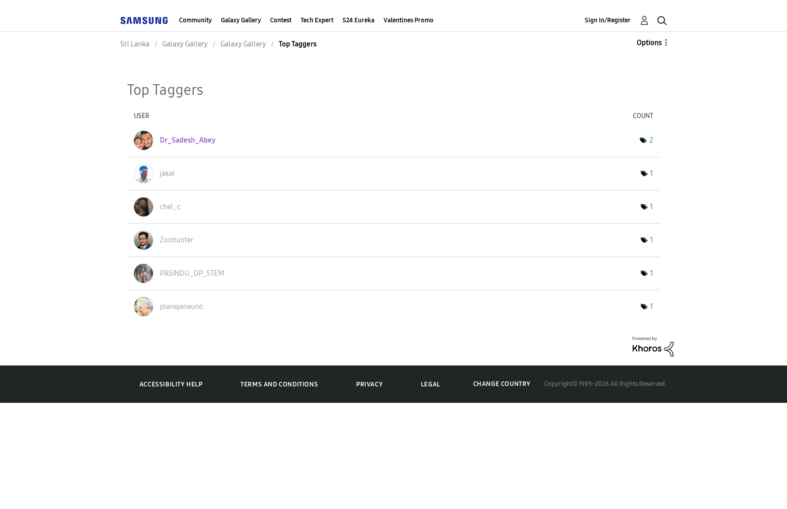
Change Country (502, 384)
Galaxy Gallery (241, 20)
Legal (430, 384)
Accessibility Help (171, 384)
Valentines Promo (408, 20)
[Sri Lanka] (144, 20)
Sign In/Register (608, 20)
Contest (280, 20)
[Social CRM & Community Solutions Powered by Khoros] (653, 345)
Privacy (369, 384)
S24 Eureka (358, 20)
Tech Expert (317, 20)
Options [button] (649, 42)
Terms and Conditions (279, 384)
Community (195, 20)
